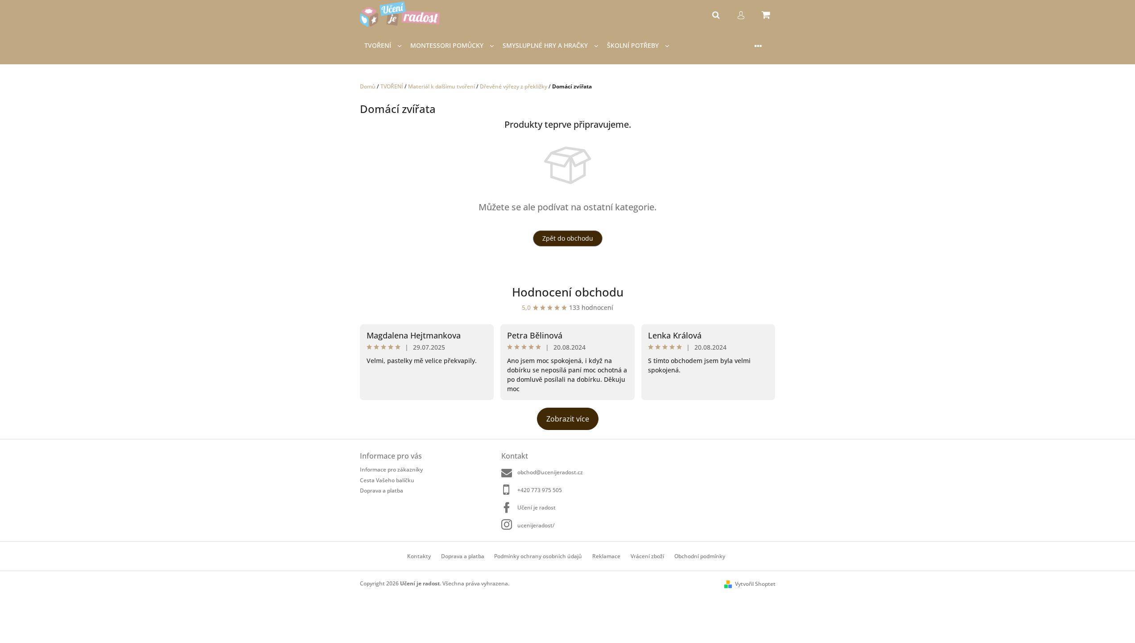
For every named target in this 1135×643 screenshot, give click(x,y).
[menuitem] (383, 45)
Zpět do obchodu (567, 238)
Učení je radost (536, 507)
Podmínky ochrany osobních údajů (538, 556)
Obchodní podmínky (699, 556)
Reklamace (606, 556)
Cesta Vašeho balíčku (387, 480)
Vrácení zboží (647, 556)
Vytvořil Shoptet (755, 584)
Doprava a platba (381, 490)
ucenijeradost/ (536, 525)
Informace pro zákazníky (391, 469)
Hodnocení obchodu (567, 292)
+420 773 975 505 (539, 490)
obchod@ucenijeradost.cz (550, 472)
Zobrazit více (567, 419)
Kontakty (419, 556)
